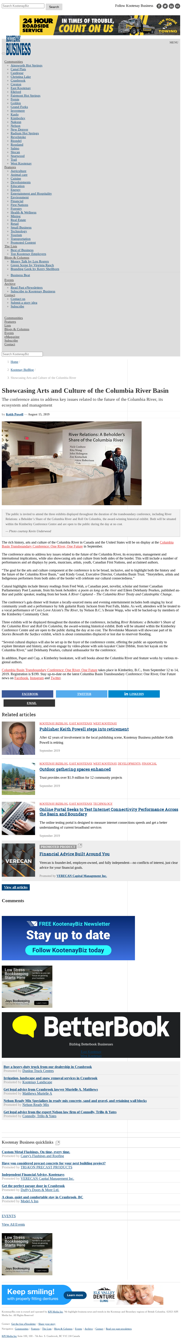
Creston (16, 84)
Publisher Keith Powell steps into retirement (84, 729)
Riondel (16, 141)
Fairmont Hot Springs (25, 95)
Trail (14, 159)
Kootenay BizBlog (22, 370)
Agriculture (18, 171)
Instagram (37, 678)
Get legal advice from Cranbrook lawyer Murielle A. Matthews (51, 1089)
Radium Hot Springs (25, 133)
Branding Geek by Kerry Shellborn (35, 269)
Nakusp (16, 122)
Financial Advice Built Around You (75, 854)
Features (10, 167)
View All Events (13, 1224)
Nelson (15, 125)
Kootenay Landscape (37, 1082)
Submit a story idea (24, 302)
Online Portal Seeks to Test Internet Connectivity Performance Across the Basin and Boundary (109, 812)
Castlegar (17, 73)
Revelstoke (18, 137)
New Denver (19, 129)
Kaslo (15, 114)
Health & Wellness (23, 212)
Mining (16, 216)
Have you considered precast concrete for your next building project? (54, 1163)
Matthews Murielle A (37, 1093)
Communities (13, 61)
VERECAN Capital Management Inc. (82, 876)
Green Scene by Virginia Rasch (32, 265)
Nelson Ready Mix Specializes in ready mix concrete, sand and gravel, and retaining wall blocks (75, 1101)
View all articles (16, 887)
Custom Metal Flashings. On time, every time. (36, 1152)
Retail (15, 223)
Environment (20, 197)
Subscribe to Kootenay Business (33, 291)
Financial (17, 201)
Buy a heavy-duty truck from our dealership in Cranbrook (48, 1067)
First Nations (19, 205)
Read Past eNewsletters (27, 287)
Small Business (21, 227)
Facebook (21, 678)
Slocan (15, 152)
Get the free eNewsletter (23, 1323)
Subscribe (17, 306)
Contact (9, 295)
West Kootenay (21, 163)
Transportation (21, 239)
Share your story (46, 1323)
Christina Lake (21, 76)
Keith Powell (14, 414)
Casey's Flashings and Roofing (42, 1156)
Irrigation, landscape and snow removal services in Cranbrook (50, 1078)
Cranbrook (18, 80)
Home (14, 362)
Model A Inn (29, 1201)
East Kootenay (21, 88)
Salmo (15, 148)
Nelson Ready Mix (35, 1105)
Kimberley (18, 118)
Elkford (16, 92)
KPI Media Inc (55, 1311)
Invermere (18, 110)
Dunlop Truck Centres (38, 1071)
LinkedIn (136, 694)
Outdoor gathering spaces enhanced (75, 769)
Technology (19, 231)
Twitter (55, 678)
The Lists (10, 246)
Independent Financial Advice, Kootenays (33, 1174)
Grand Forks (19, 107)
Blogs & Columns (16, 257)
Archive (10, 284)
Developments (21, 182)
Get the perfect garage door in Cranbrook (33, 1186)
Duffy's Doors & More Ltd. (40, 1190)
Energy (16, 190)
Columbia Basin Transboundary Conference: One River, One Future (49, 670)
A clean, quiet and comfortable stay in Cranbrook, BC (42, 1197)
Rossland (17, 144)
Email (32, 703)
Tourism (16, 235)
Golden (16, 103)
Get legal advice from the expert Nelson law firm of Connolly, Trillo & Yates (60, 1112)
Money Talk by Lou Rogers (30, 261)
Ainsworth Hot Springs (26, 65)
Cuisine (16, 178)
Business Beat (20, 275)
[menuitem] (95, 65)
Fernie (15, 99)
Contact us (18, 299)
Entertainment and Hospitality (31, 193)
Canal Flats (18, 69)
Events (78, 1328)
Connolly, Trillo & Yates (39, 1116)
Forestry (16, 208)
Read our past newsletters (119, 1328)
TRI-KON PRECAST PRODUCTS (46, 1167)
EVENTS (9, 1216)
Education (18, 186)
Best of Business (22, 250)
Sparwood (18, 156)
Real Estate (18, 220)
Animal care (19, 174)
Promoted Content (23, 242)
